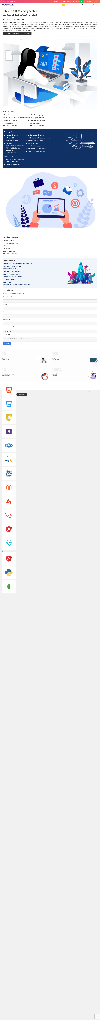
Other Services (69, 4)
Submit (6, 344)
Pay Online (63, 1)
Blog (91, 4)
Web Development (19, 4)
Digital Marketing (41, 4)
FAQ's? (95, 4)
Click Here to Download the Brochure (17, 33)
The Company (77, 4)
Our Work (85, 4)
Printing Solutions (50, 4)
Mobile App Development (30, 4)
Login (56, 1)
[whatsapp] (81, 1)
